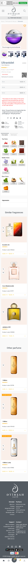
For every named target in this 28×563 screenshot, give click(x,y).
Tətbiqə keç (23, 3)
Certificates (11, 528)
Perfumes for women (11, 21)
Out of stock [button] (5, 74)
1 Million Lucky (6, 462)
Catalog (12, 506)
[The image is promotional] (14, 229)
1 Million (4, 380)
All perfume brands (14, 18)
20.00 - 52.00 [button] (8, 295)
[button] (3, 228)
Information (14, 135)
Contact (12, 514)
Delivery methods (9, 537)
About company (10, 524)
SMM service (11, 539)
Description (5, 135)
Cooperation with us (8, 526)
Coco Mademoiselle (8, 286)
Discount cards (10, 530)
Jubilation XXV (6, 327)
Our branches (10, 510)
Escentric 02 (5, 245)
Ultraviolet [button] (20, 21)
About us (12, 504)
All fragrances (19, 512)
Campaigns (11, 534)
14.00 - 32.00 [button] (8, 389)
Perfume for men (20, 504)
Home (2, 21)
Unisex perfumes (20, 510)
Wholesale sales (10, 512)
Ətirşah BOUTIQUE (9, 508)
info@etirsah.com (21, 531)
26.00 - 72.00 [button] (8, 336)
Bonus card (11, 532)
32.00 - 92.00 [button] (8, 254)
